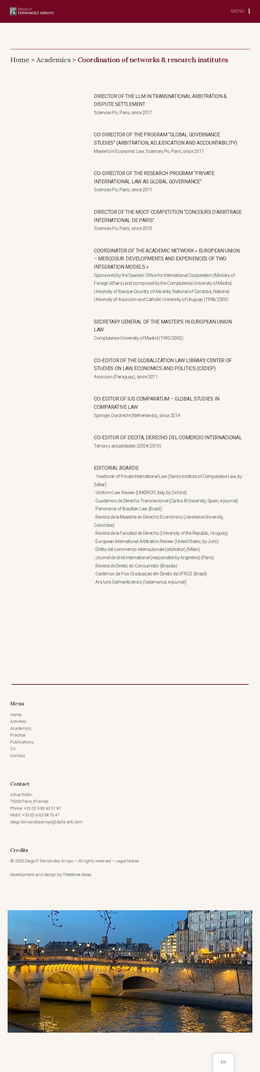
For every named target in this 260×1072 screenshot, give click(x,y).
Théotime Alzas (77, 874)
